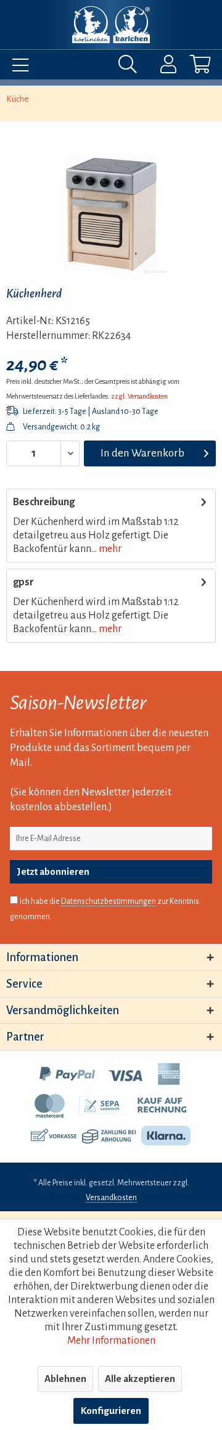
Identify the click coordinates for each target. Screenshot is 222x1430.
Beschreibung (44, 502)
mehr (109, 549)
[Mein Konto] (160, 67)
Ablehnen (65, 1378)
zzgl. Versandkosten (139, 396)
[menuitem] (17, 67)
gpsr (23, 582)
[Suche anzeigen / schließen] (130, 67)
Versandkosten (111, 1197)
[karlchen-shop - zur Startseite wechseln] (110, 24)
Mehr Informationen (111, 1340)
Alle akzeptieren (140, 1378)
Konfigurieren (111, 1410)
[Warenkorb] (190, 67)
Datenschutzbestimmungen (108, 901)
